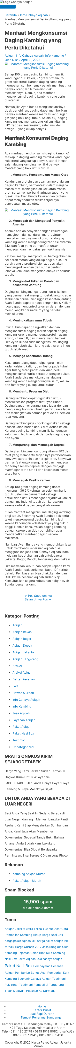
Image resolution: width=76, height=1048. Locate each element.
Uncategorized (23, 747)
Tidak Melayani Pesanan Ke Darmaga (30, 991)
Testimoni (19, 740)
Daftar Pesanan (23, 679)
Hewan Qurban (23, 693)
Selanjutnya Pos (38, 599)
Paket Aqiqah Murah (26, 881)
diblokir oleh (38, 904)
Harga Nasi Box (52, 935)
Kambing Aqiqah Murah (28, 874)
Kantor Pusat (42, 1010)
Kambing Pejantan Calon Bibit (25, 953)
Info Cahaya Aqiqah (30, 55)
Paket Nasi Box (23, 733)
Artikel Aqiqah (22, 672)
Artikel (17, 666)
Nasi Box (11, 959)
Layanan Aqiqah (23, 720)
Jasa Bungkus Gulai (55, 947)
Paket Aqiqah (21, 726)
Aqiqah (9, 55)
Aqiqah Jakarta (23, 652)
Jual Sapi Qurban (42, 1014)
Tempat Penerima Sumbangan (42, 1017)
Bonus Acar (53, 929)
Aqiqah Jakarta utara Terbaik (24, 929)
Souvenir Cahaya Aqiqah (34, 978)
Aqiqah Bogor (21, 639)
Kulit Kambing (55, 953)
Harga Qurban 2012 (28, 947)
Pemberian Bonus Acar (31, 972)
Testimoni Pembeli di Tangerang (41, 985)
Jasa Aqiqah (21, 713)
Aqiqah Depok (22, 645)
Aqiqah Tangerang (25, 659)
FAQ (15, 686)
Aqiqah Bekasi (22, 632)
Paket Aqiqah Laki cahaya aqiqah (40, 959)
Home (42, 1006)
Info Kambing (54, 55)
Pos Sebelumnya (38, 596)
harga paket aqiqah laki (20, 941)
